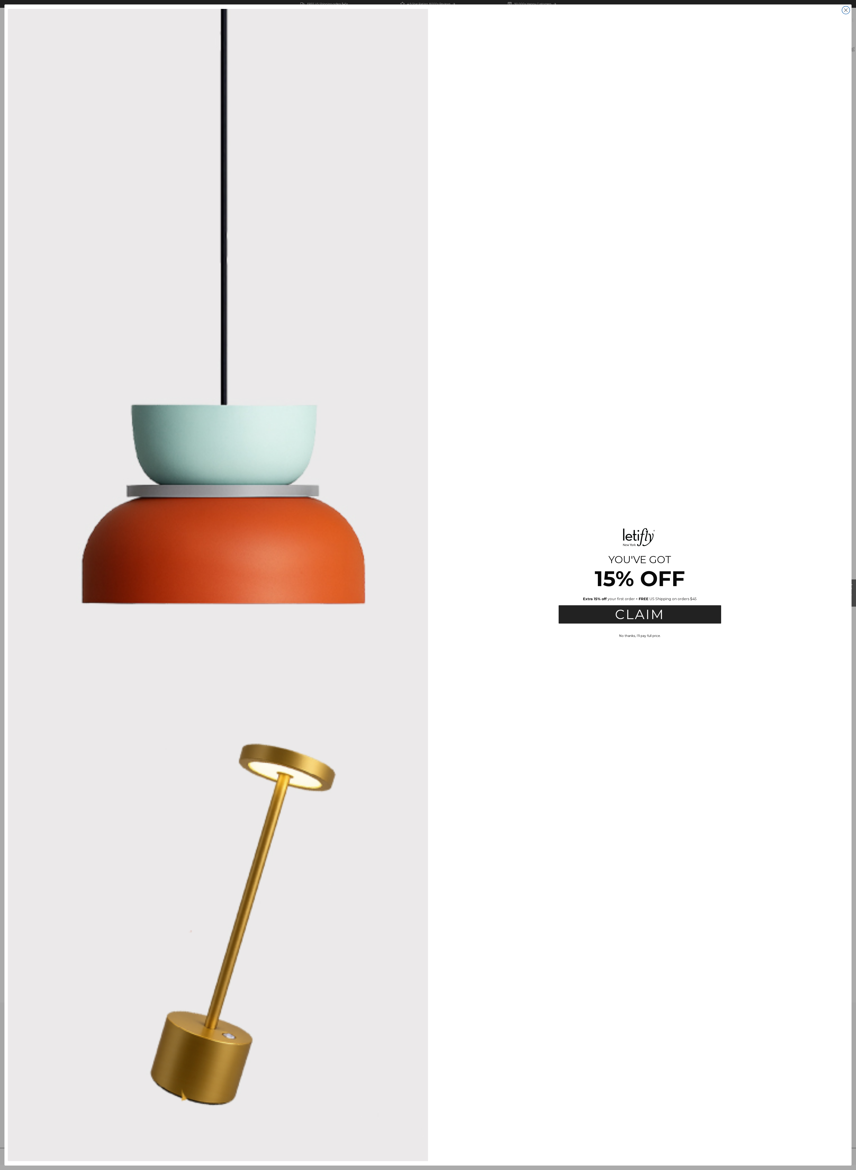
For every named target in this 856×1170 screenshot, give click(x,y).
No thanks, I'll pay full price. (640, 636)
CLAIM (640, 614)
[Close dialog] (846, 10)
